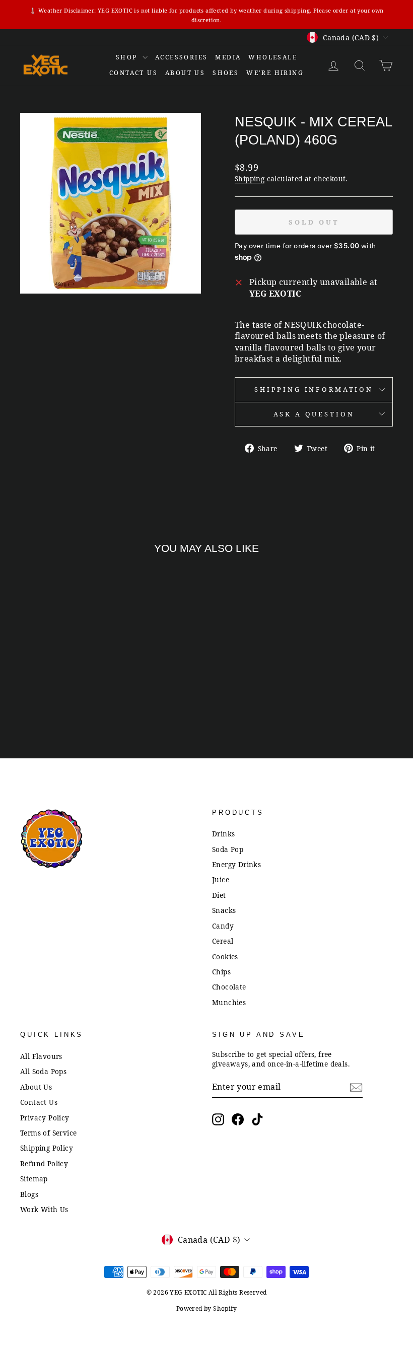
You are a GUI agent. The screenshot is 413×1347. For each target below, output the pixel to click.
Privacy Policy (45, 1117)
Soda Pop (227, 849)
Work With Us (44, 1209)
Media (228, 57)
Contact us (133, 72)
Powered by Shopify (206, 1308)
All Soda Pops (43, 1071)
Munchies (229, 1002)
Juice (220, 879)
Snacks (224, 910)
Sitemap (34, 1178)
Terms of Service (48, 1133)
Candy (223, 926)
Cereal (222, 941)
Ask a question (314, 413)
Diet (219, 895)
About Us (185, 72)
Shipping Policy (46, 1148)
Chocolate (229, 986)
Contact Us (38, 1102)
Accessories (181, 57)
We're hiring (275, 72)
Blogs (29, 1194)
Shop (128, 57)
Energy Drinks (236, 864)
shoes (226, 72)
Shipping (249, 178)
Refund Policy (44, 1163)
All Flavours (41, 1056)
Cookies (225, 956)
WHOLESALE (272, 57)
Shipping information (313, 389)
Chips (221, 971)
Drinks (223, 833)
